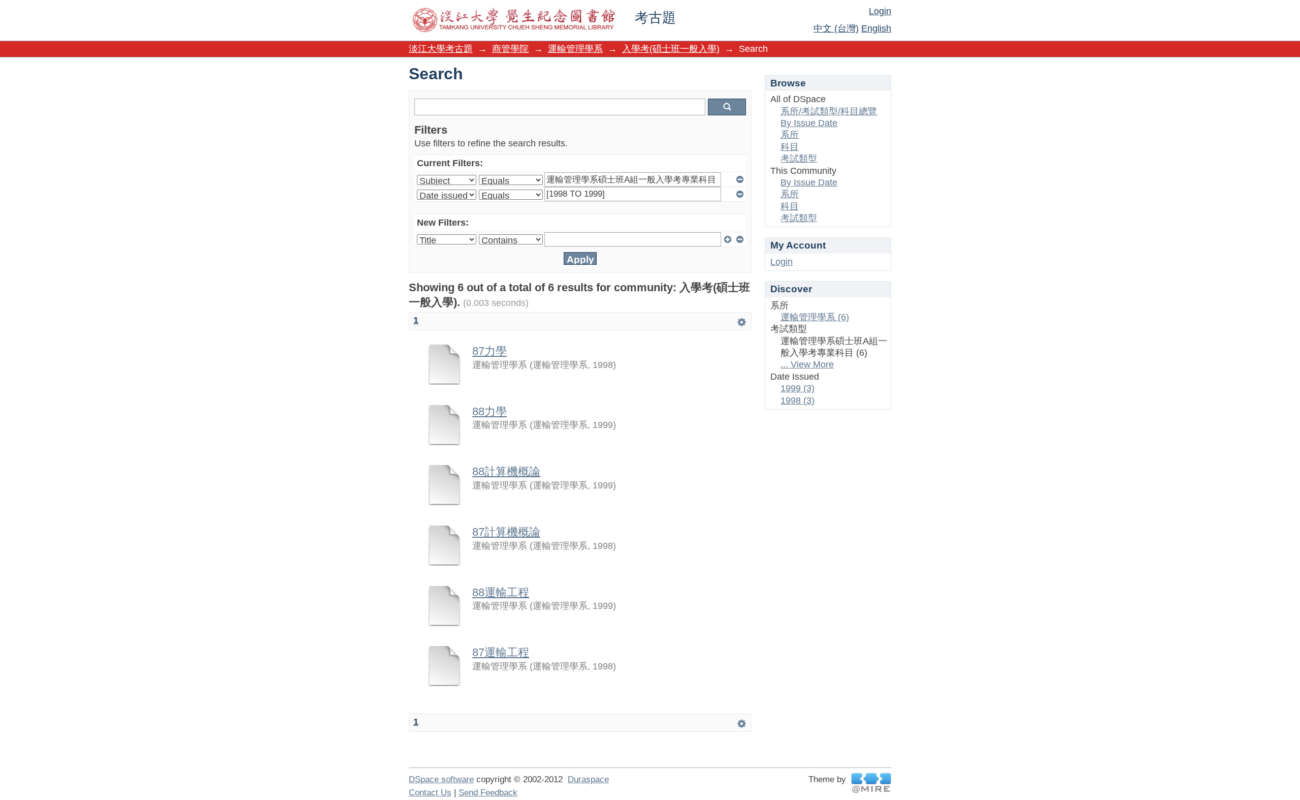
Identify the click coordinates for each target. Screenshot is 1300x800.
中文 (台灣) (836, 28)
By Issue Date (809, 123)
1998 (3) (798, 400)
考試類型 (799, 158)
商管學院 (510, 49)
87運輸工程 (500, 652)
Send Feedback (488, 792)
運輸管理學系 (575, 49)
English (876, 28)
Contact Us (430, 792)
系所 (790, 135)
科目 (790, 147)
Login (880, 11)
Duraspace (588, 779)
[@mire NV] (871, 783)
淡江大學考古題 (441, 49)
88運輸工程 (500, 592)
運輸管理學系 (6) (815, 317)
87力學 (489, 351)
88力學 (489, 411)
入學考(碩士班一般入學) (671, 49)
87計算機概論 (506, 532)
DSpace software (441, 779)
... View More (807, 364)
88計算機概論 (506, 471)
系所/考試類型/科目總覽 (829, 111)
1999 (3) (798, 388)
